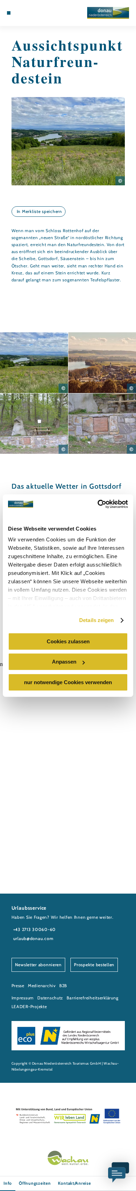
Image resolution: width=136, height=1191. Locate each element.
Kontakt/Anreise (74, 1183)
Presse (18, 985)
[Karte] (25, 13)
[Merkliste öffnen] (30, 13)
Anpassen (64, 662)
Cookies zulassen (68, 641)
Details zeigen (96, 620)
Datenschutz (50, 997)
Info (7, 1183)
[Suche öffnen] (35, 13)
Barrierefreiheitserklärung (92, 997)
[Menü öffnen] (8, 13)
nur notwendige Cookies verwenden (68, 682)
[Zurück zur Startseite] (108, 13)
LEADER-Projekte (29, 1006)
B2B (63, 985)
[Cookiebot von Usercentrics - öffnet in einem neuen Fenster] (98, 504)
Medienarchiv (42, 985)
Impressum (23, 997)
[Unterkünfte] (19, 13)
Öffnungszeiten (35, 1183)
